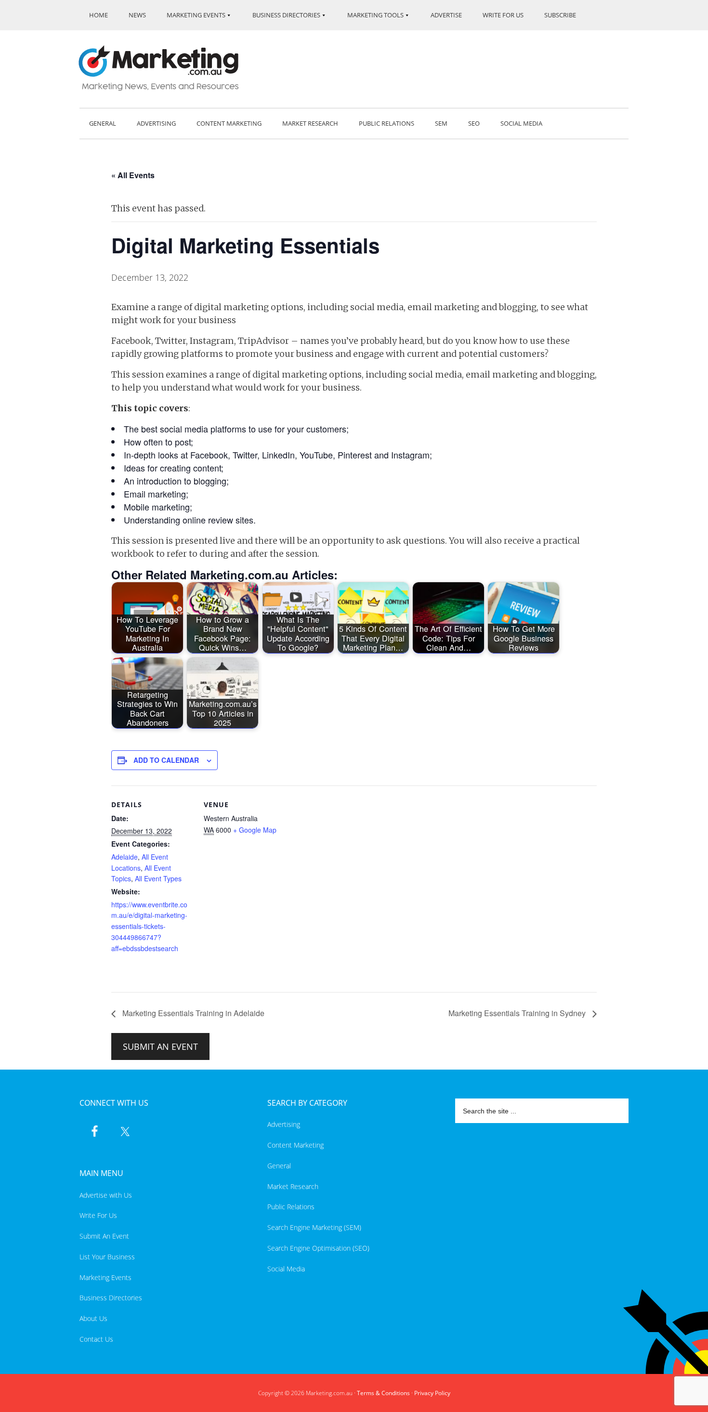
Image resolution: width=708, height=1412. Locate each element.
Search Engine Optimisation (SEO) (318, 1248)
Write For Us (98, 1215)
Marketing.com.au (165, 68)
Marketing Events (105, 1277)
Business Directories (110, 1297)
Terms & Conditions (383, 1393)
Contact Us (96, 1339)
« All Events (133, 175)
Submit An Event (104, 1236)
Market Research (292, 1186)
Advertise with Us (105, 1195)
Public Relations (291, 1206)
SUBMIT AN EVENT (160, 1046)
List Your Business (107, 1256)
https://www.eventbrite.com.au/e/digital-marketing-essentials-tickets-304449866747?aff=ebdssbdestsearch (149, 926)
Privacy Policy (432, 1393)
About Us (93, 1318)
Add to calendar (166, 760)
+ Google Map (254, 830)
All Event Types (158, 878)
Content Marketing (295, 1145)
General (279, 1165)
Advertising (283, 1124)
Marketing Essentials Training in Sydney (518, 1013)
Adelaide (124, 857)
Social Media (286, 1268)
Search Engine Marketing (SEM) (314, 1227)
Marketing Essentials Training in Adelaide (192, 1013)
